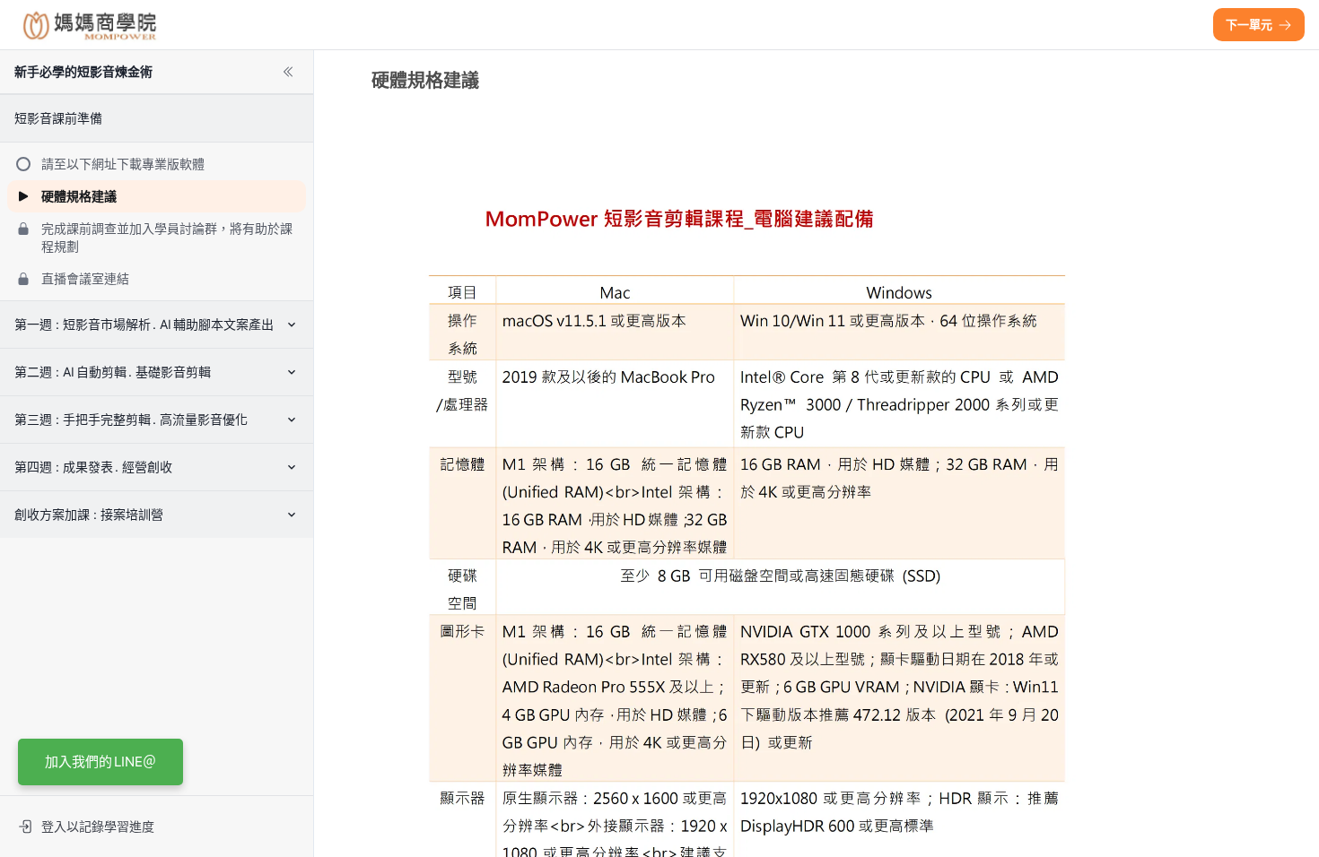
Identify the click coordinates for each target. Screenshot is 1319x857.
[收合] (288, 71)
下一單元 (1249, 24)
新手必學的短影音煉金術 (83, 71)
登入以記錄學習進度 (97, 826)
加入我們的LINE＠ (100, 761)
